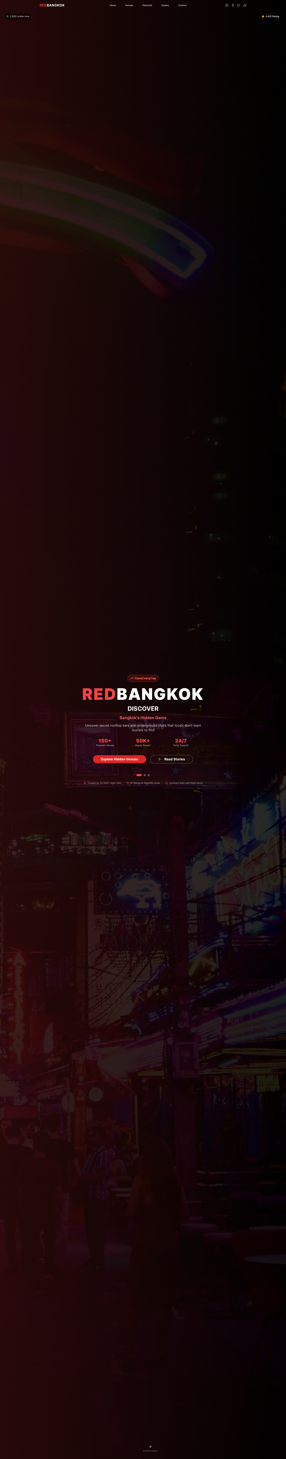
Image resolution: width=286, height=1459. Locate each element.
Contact (182, 5)
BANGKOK (52, 5)
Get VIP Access (119, 759)
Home (113, 5)
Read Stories (168, 759)
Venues (129, 5)
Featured (147, 5)
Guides (165, 5)
